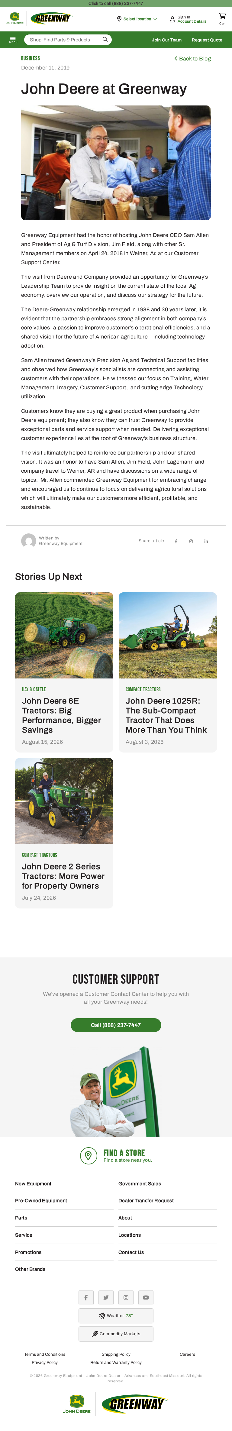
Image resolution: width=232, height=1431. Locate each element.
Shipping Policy (116, 1354)
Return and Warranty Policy (116, 1362)
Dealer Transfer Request (146, 1200)
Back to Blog (194, 59)
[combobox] (68, 39)
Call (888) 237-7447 (116, 1025)
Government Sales (139, 1183)
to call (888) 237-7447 (116, 3)
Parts (21, 1217)
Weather (119, 1315)
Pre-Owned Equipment (41, 1200)
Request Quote (207, 40)
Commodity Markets (120, 1334)
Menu (13, 42)
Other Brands (30, 1269)
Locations (129, 1235)
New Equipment (33, 1183)
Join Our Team (167, 40)
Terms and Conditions (44, 1354)
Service (23, 1235)
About (125, 1217)
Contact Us (131, 1252)
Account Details (192, 21)
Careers (187, 1354)
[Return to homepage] (39, 24)
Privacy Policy (45, 1362)
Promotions (28, 1252)
